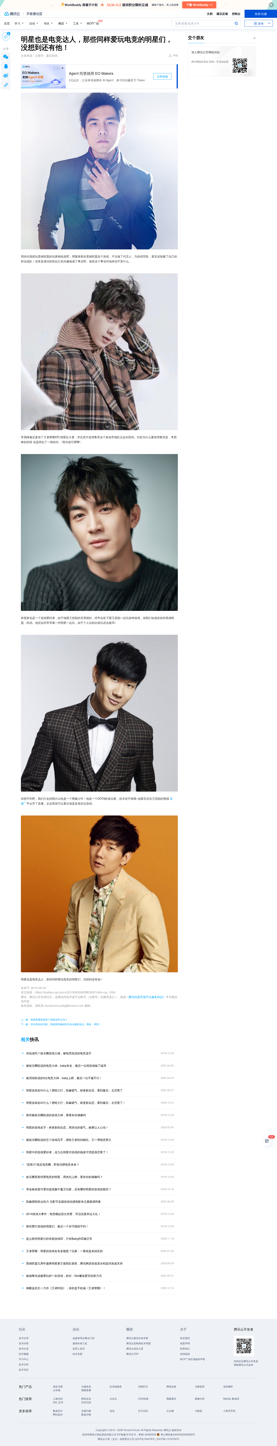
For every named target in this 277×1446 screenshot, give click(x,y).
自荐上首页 (79, 1348)
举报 (175, 55)
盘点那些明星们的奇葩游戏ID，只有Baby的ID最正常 (59, 1239)
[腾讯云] (12, 14)
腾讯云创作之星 (134, 1348)
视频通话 (171, 1398)
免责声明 (185, 1343)
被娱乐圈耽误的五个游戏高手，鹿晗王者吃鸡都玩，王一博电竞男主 (68, 1140)
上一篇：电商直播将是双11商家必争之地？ (44, 1019)
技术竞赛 (77, 1353)
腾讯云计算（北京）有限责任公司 (116, 1439)
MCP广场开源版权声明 (192, 1359)
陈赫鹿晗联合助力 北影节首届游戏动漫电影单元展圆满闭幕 (63, 1201)
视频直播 (86, 1390)
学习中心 (24, 1359)
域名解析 (228, 1386)
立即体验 (162, 76)
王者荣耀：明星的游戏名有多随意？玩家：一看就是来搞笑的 (64, 1251)
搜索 (236, 23)
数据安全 (58, 1410)
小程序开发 (229, 1410)
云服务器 (86, 1386)
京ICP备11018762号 (168, 1439)
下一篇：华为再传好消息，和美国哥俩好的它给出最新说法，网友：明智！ (61, 1024)
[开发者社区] (34, 13)
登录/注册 (261, 14)
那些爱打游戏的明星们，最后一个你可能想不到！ (57, 1226)
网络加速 (171, 1386)
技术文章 (24, 1338)
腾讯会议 (86, 1398)
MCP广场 (93, 23)
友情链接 (185, 1353)
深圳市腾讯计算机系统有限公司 (99, 1434)
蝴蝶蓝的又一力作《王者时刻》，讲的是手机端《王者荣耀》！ (66, 1288)
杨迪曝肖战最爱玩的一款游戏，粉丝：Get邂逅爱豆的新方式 (64, 1276)
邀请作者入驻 (80, 1343)
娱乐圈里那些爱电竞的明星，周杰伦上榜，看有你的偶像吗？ (64, 1177)
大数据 (198, 1410)
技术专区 (24, 1369)
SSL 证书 (58, 1402)
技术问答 (24, 1343)
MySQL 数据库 (231, 1398)
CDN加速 (143, 1398)
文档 (210, 14)
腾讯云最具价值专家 (137, 1338)
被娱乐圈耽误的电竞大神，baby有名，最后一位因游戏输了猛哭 (66, 1065)
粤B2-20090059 (147, 1434)
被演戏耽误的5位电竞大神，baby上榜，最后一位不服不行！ (64, 1078)
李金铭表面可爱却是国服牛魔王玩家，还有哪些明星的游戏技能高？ (68, 1189)
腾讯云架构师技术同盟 (138, 1343)
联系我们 (185, 1348)
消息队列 (143, 1386)
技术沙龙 (24, 1348)
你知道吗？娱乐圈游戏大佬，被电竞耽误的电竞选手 (58, 1053)
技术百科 (24, 1364)
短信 (112, 1410)
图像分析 (200, 1398)
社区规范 (185, 1338)
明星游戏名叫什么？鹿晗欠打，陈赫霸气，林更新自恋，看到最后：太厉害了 (74, 1090)
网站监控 (58, 1414)
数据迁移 (86, 1414)
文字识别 (143, 1410)
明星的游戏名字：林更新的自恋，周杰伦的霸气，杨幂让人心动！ (67, 1127)
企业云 (113, 1398)
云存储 (56, 1390)
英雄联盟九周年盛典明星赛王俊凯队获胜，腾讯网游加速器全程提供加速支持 (74, 1263)
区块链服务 (116, 1386)
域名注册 (58, 1386)
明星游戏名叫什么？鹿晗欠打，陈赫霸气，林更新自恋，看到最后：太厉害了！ (76, 1103)
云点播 (170, 1410)
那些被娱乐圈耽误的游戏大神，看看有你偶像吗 (56, 1115)
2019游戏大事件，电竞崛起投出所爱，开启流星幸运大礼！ (63, 1214)
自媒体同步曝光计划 (83, 1338)
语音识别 (86, 1402)
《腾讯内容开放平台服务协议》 (146, 997)
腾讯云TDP (132, 1353)
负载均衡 (86, 1410)
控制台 (236, 14)
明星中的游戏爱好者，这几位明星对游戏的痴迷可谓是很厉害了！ (67, 1152)
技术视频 (24, 1353)
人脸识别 (58, 1398)
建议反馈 (222, 14)
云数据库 (200, 1386)
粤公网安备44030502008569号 (178, 1434)
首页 (7, 23)
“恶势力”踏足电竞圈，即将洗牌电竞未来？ (52, 1164)
